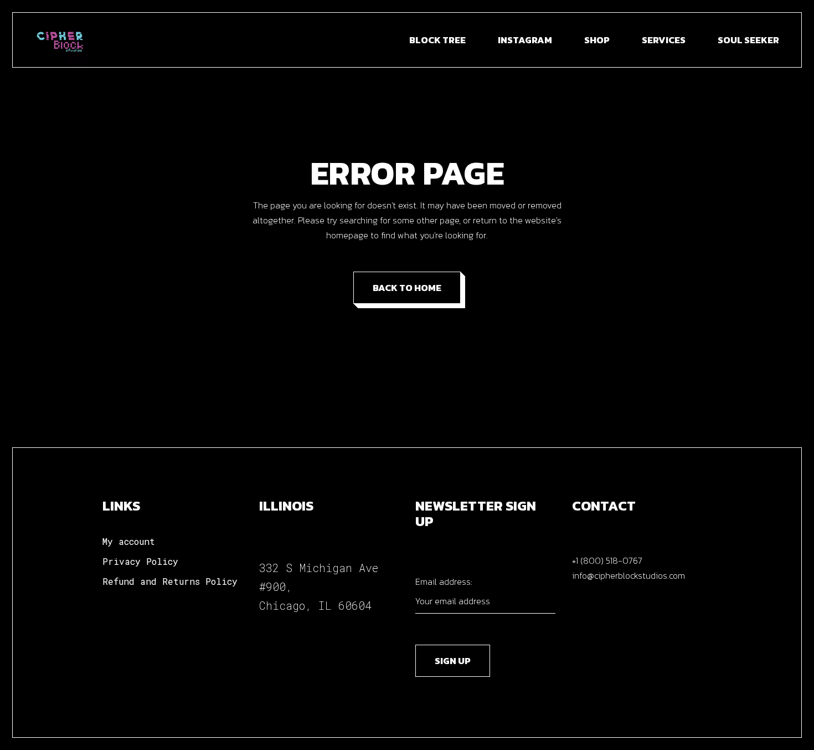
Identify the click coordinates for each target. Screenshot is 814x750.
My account (128, 541)
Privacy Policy (140, 561)
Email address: (443, 581)
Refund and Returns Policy (170, 581)
